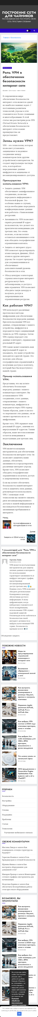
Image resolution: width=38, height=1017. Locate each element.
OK (19, 1014)
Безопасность (16, 37)
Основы (5, 810)
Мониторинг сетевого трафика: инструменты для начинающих (19, 877)
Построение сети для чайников (19, 14)
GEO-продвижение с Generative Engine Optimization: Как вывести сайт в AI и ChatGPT (27, 774)
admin (6, 90)
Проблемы (6, 819)
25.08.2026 (23, 715)
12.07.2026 (23, 761)
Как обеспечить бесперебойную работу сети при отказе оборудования (17, 887)
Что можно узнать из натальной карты (27, 757)
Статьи (5, 824)
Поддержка (7, 815)
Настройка (6, 801)
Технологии (7, 828)
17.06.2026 (22, 781)
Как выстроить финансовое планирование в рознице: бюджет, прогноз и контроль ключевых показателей (26, 695)
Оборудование (8, 805)
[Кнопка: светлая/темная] (28, 31)
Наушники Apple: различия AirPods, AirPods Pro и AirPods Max (26, 708)
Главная (6, 37)
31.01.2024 (13, 90)
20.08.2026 (23, 731)
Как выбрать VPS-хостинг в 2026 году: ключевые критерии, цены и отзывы (27, 725)
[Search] (34, 31)
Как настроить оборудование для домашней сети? (14, 867)
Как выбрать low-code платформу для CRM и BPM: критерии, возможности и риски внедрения (26, 742)
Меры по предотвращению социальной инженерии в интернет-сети (25, 656)
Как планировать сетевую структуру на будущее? (17, 850)
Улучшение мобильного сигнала (18, 832)
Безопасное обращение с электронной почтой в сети (26, 672)
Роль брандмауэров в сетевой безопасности (18, 858)
